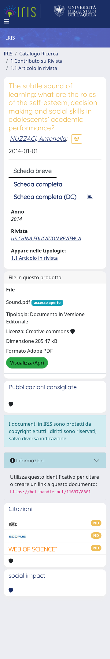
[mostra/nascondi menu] (6, 21)
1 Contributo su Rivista (36, 61)
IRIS (8, 53)
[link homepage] (22, 11)
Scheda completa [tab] (38, 184)
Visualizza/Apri (27, 362)
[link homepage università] (75, 11)
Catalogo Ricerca (38, 53)
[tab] (90, 196)
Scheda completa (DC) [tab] (45, 196)
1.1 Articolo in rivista (33, 68)
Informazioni (29, 460)
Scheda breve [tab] (32, 170)
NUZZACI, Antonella (38, 138)
